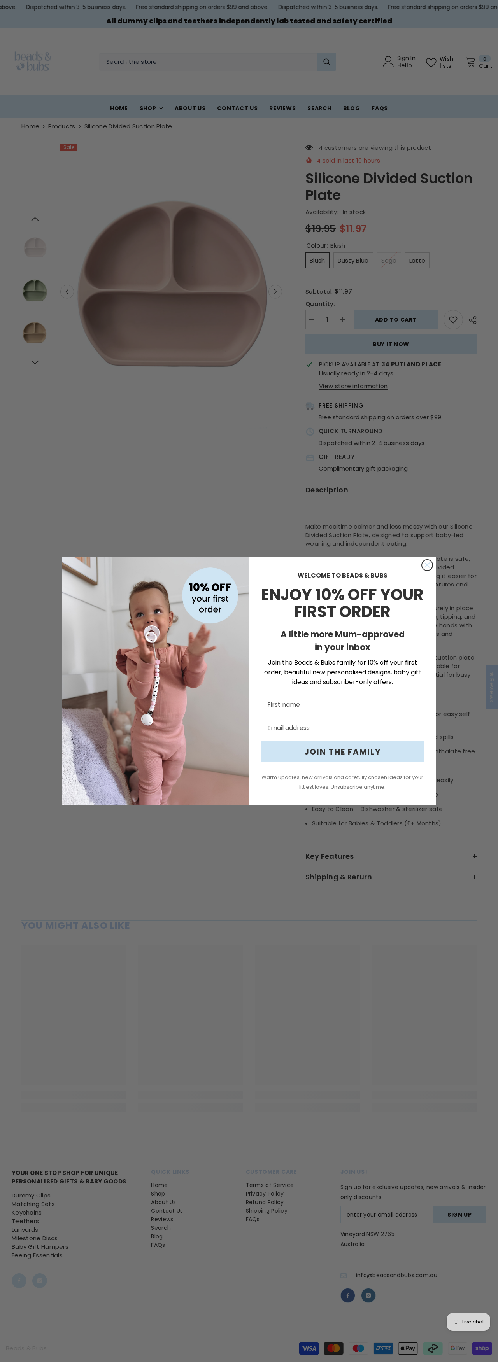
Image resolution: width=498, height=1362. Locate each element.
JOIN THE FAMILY (342, 751)
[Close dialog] (427, 565)
